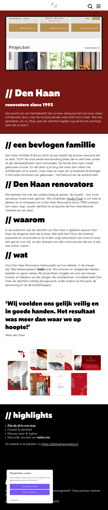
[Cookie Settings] (2, 507)
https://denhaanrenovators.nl (60, 444)
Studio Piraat (75, 198)
